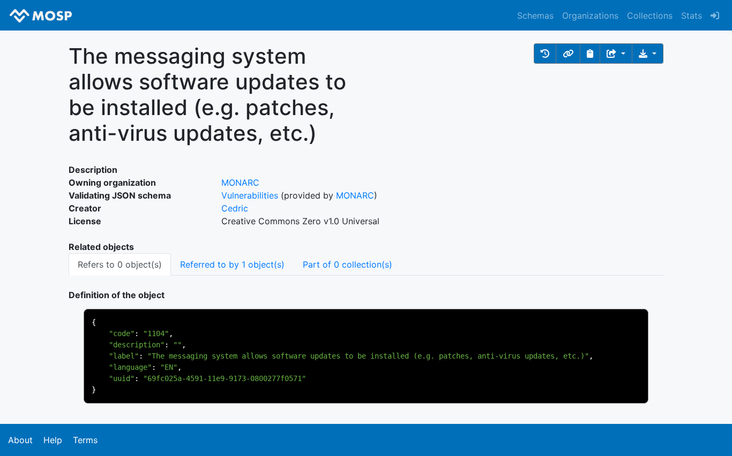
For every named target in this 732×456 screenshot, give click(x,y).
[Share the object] (616, 53)
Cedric (234, 208)
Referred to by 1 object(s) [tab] (232, 264)
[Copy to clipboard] (590, 53)
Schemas (535, 15)
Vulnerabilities (249, 195)
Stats (691, 15)
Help (52, 440)
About (20, 440)
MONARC (240, 182)
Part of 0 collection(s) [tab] (347, 264)
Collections (650, 15)
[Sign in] (714, 15)
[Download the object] (647, 53)
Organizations (590, 15)
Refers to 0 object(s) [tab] (120, 264)
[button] (545, 53)
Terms (85, 440)
